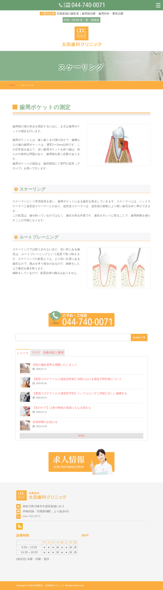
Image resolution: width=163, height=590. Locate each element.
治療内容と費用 (53, 352)
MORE (81, 435)
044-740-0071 (32, 516)
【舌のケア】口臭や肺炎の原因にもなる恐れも (62, 407)
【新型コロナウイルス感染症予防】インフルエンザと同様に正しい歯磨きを (80, 393)
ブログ (35, 352)
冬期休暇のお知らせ (45, 422)
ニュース (23, 352)
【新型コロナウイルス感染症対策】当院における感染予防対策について (77, 379)
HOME (11, 85)
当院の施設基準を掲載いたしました (55, 364)
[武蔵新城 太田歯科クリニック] (81, 45)
